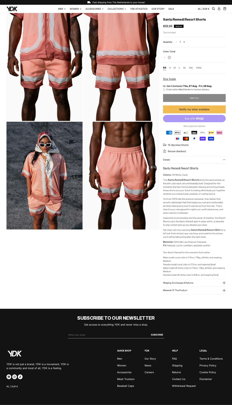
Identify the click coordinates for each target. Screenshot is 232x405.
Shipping (177, 365)
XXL (191, 68)
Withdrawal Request (184, 385)
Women (74, 9)
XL (184, 68)
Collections (116, 9)
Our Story (150, 359)
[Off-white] (164, 57)
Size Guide (169, 79)
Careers (149, 372)
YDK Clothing (114, 402)
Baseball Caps (125, 385)
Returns (176, 372)
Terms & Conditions (211, 359)
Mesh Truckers (125, 378)
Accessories (93, 9)
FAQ (174, 359)
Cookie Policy (207, 372)
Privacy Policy (207, 365)
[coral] (169, 57)
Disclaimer (205, 378)
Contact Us (178, 378)
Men (60, 9)
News (148, 365)
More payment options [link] (194, 126)
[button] (62, 9)
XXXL (199, 68)
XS (164, 68)
